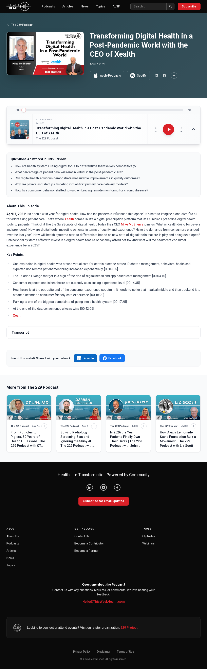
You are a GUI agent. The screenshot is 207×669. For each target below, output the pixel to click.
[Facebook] (117, 487)
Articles (67, 6)
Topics (100, 6)
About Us (12, 536)
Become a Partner (86, 551)
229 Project (128, 628)
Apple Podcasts (110, 75)
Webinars (148, 543)
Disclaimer (103, 651)
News (85, 6)
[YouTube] (103, 487)
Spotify (141, 75)
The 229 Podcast (22, 24)
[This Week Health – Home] (18, 6)
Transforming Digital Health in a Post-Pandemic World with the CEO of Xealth (88, 130)
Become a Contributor (89, 543)
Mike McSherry (132, 224)
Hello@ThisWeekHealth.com (103, 602)
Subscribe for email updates (103, 501)
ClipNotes (148, 536)
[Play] (168, 129)
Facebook (114, 358)
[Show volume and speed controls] (193, 129)
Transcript (20, 332)
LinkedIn (88, 358)
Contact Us (81, 536)
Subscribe (189, 6)
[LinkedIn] (89, 487)
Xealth (69, 219)
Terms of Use (125, 651)
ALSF (116, 6)
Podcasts (48, 6)
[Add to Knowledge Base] (174, 75)
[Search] (170, 6)
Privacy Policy (82, 651)
